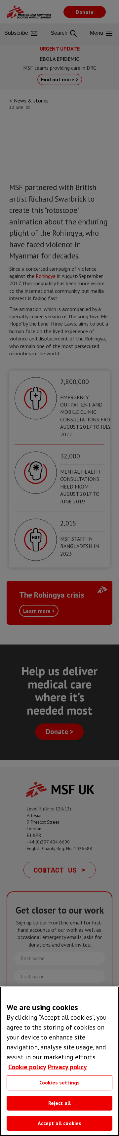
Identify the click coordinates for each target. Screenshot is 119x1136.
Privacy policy (67, 1067)
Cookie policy (27, 1067)
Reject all (59, 1103)
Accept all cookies (60, 1123)
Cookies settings (59, 1082)
